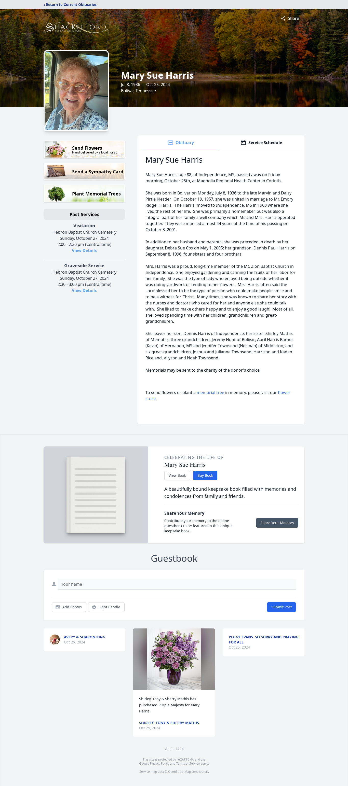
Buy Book (205, 475)
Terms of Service (188, 763)
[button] (174, 659)
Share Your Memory (277, 522)
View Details (84, 250)
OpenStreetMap (179, 771)
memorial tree (210, 392)
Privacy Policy (159, 763)
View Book (177, 475)
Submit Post (281, 607)
